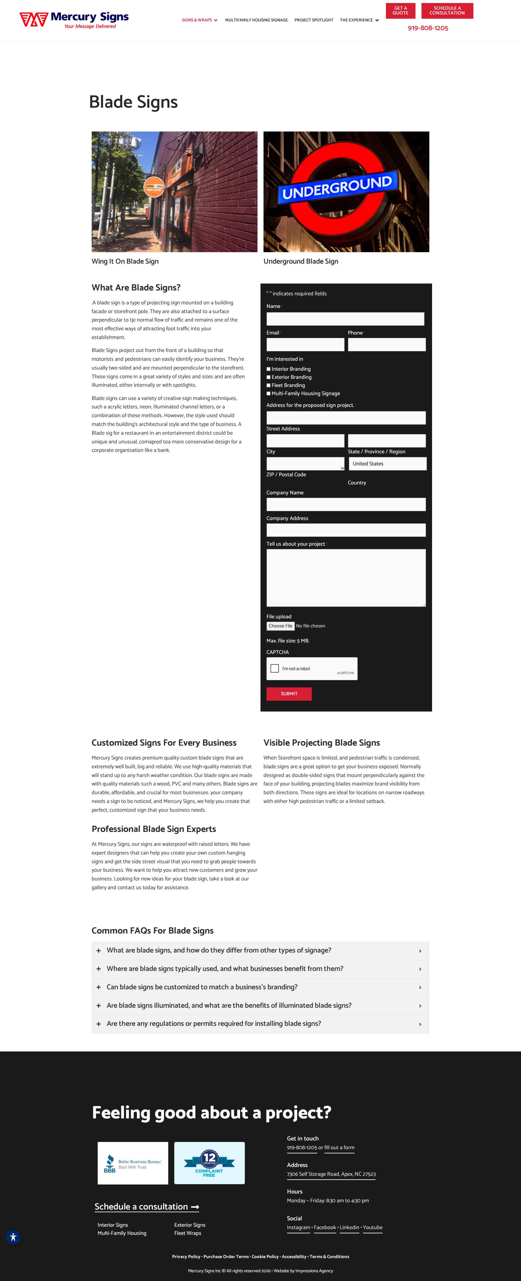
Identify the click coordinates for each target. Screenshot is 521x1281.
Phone (356, 333)
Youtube (373, 1227)
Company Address (287, 518)
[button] (200, 20)
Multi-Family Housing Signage (306, 393)
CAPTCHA (278, 652)
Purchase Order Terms (226, 1256)
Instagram (298, 1227)
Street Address (283, 428)
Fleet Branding (288, 385)
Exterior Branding (292, 377)
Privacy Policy (186, 1256)
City (271, 451)
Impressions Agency (314, 1271)
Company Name (285, 493)
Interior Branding (291, 369)
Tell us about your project (297, 544)
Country (357, 482)
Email (274, 333)
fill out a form (339, 1147)
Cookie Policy (265, 1256)
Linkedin (349, 1227)
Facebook (325, 1227)
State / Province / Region (377, 451)
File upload (279, 617)
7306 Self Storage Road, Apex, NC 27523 (331, 1174)
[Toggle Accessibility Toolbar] (13, 1237)
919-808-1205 (428, 28)
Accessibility (294, 1256)
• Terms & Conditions (328, 1256)
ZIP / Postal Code (286, 474)
